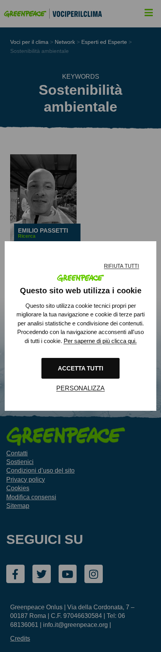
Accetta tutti (80, 368)
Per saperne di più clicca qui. (100, 341)
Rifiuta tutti (121, 266)
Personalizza (80, 388)
